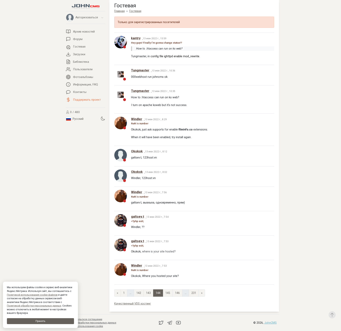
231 (193, 293)
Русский (77, 119)
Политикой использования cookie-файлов (32, 294)
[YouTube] (178, 322)
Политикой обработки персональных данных (34, 305)
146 (177, 293)
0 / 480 (74, 112)
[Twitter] (161, 322)
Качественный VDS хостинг (132, 303)
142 (138, 293)
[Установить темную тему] (102, 118)
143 (148, 293)
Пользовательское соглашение (83, 319)
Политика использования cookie (83, 326)
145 (167, 293)
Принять (40, 321)
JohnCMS (270, 322)
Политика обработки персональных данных (90, 322)
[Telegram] (170, 322)
